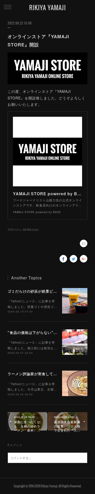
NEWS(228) (31, 229)
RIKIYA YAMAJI (47, 7)
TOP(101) (14, 229)
